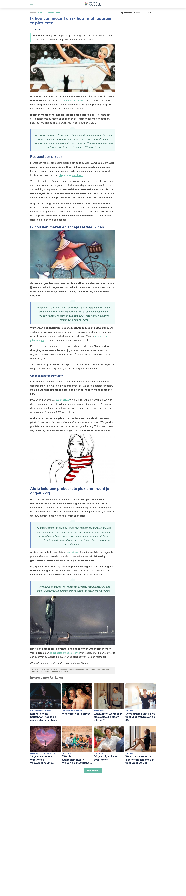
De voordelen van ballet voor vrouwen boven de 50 (140, 717)
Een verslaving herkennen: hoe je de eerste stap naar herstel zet (45, 717)
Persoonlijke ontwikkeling (50, 12)
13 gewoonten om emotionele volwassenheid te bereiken (41, 760)
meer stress (72, 552)
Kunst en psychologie (72, 711)
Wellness (33, 12)
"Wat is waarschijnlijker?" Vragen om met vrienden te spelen (77, 760)
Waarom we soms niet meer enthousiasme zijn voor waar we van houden (139, 760)
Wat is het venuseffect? (77, 713)
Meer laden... (93, 770)
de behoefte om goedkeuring (64, 652)
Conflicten (99, 711)
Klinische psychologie (40, 711)
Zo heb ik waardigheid (71, 100)
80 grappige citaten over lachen (106, 758)
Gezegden (66, 754)
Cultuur (129, 711)
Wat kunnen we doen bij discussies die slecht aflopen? (108, 717)
